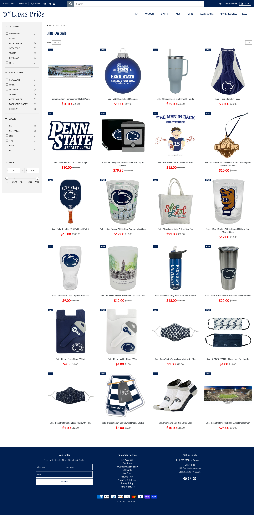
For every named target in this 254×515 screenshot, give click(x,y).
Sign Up (64, 482)
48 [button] (55, 42)
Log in (220, 4)
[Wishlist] (215, 3)
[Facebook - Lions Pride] (44, 3)
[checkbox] (22, 33)
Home (49, 25)
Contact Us (198, 460)
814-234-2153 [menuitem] (8, 4)
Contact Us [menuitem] (22, 4)
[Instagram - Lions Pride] (49, 3)
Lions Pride (130, 501)
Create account (231, 4)
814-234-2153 (182, 460)
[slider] (6, 178)
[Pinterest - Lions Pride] (53, 3)
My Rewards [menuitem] (35, 4)
